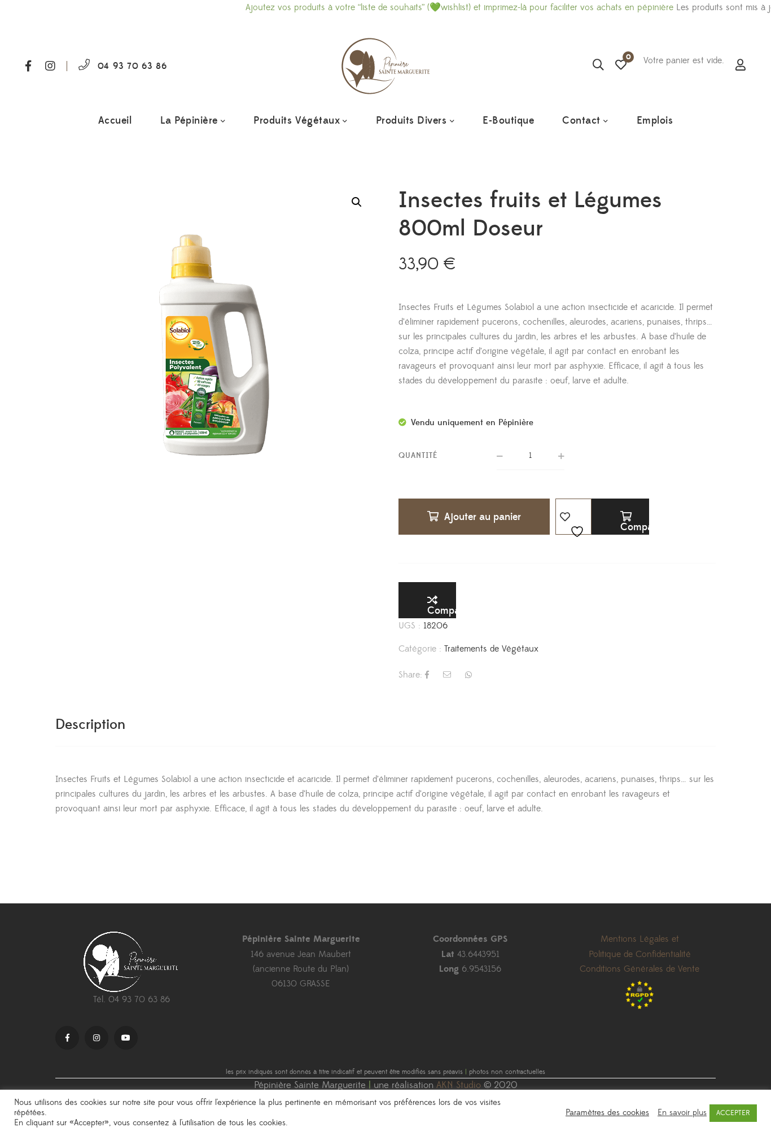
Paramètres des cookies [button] (607, 1113)
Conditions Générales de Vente (639, 969)
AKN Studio (458, 1085)
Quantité (418, 456)
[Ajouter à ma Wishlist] (573, 517)
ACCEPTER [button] (733, 1112)
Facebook (28, 66)
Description (90, 724)
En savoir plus (682, 1113)
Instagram (50, 66)
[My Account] (740, 66)
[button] (357, 202)
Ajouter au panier (482, 516)
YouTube (126, 1038)
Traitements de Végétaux (491, 648)
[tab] (90, 724)
